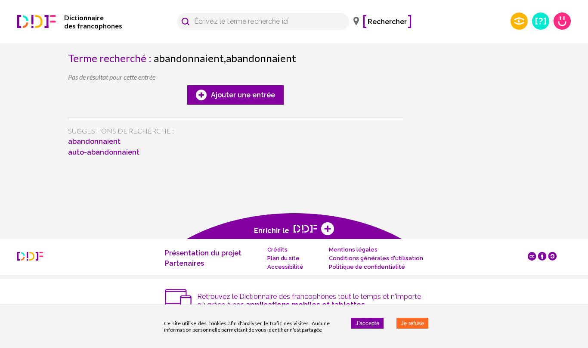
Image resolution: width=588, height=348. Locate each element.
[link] (81, 21)
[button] (185, 21)
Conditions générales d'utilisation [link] (376, 258)
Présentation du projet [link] (203, 253)
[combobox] (259, 21)
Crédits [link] (277, 249)
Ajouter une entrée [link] (243, 95)
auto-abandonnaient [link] (103, 152)
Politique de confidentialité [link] (367, 267)
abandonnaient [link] (94, 141)
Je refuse (412, 323)
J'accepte (367, 323)
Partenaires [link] (184, 263)
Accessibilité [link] (285, 267)
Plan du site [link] (283, 258)
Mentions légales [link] (353, 249)
